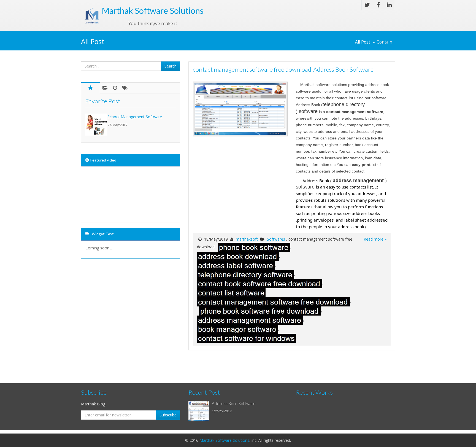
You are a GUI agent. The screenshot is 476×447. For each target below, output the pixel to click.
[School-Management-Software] (96, 125)
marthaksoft (247, 239)
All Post (362, 42)
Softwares (276, 239)
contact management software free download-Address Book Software (283, 69)
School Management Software (134, 116)
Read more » (375, 239)
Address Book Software (234, 403)
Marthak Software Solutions (224, 440)
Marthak (153, 10)
